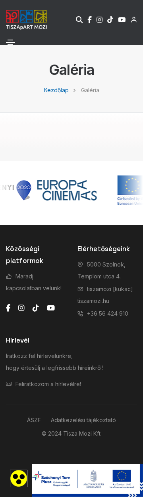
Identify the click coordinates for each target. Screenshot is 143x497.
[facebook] (8, 308)
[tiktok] (36, 308)
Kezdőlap (56, 90)
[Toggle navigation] (10, 42)
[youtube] (51, 308)
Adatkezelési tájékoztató (83, 420)
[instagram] (21, 308)
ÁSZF (34, 420)
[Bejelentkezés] (131, 19)
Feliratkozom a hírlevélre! (48, 384)
